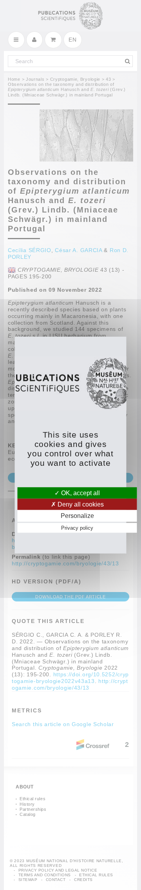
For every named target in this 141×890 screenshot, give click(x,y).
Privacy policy (77, 527)
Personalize (77, 515)
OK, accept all (80, 493)
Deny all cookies (80, 504)
